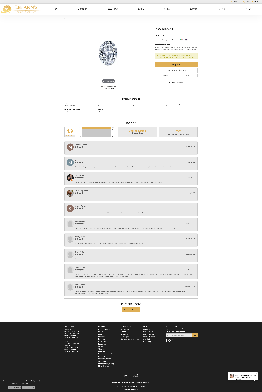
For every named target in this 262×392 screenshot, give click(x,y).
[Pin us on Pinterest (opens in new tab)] (172, 340)
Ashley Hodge (80, 237)
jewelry (71, 18)
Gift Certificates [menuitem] (104, 329)
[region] (108, 53)
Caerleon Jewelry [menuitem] (104, 359)
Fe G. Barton (79, 175)
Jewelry (141, 9)
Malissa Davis (80, 221)
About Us (222, 9)
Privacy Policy (116, 382)
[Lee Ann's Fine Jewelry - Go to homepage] (21, 9)
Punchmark (134, 389)
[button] (236, 1)
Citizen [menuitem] (123, 332)
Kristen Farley (80, 206)
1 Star (79, 136)
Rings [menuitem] (100, 334)
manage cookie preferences (20, 383)
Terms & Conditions (128, 382)
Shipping (165, 75)
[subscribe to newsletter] (195, 335)
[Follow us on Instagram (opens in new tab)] (169, 340)
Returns (187, 75)
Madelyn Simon (81, 145)
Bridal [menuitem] (100, 332)
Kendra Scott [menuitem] (126, 334)
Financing (147, 341)
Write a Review (131, 310)
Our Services (148, 332)
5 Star (79, 128)
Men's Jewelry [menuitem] (103, 366)
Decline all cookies (15, 387)
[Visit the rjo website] (135, 375)
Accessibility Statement (143, 382)
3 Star (79, 132)
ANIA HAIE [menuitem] (102, 361)
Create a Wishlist (149, 337)
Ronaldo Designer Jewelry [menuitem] (131, 339)
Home (56, 9)
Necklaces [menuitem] (102, 341)
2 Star (79, 134)
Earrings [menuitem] (101, 339)
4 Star (79, 130)
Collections (113, 9)
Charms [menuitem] (101, 349)
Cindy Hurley (80, 267)
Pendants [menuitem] (102, 344)
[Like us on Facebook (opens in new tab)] (166, 340)
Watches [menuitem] (101, 351)
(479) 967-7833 (108, 88)
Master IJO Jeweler (150, 334)
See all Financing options (162, 44)
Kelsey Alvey (80, 285)
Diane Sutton (80, 252)
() (113, 128)
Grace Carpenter (81, 191)
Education (194, 9)
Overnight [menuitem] (125, 337)
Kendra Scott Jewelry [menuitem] (106, 364)
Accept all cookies (28, 387)
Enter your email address (176, 332)
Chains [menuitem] (100, 346)
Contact (248, 9)
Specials (167, 9)
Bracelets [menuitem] (101, 337)
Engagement (83, 9)
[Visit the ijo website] (127, 375)
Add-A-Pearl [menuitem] (125, 329)
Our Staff (146, 339)
